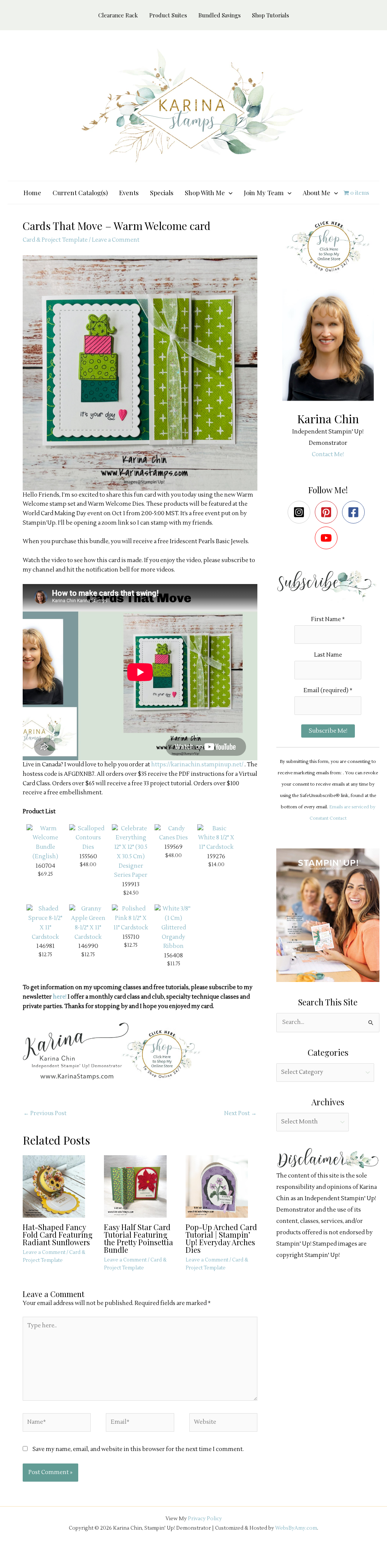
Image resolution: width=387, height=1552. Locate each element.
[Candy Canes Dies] (173, 833)
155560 (88, 856)
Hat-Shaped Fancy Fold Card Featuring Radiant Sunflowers (58, 1234)
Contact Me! (328, 454)
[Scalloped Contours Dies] (88, 838)
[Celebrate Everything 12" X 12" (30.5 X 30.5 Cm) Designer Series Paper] (131, 852)
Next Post (240, 1113)
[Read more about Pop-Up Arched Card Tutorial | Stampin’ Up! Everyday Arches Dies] (221, 1186)
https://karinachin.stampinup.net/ (197, 764)
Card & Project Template (55, 240)
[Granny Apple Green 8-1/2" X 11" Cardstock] (88, 923)
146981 (45, 946)
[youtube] (328, 538)
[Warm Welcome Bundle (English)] (45, 842)
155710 (130, 937)
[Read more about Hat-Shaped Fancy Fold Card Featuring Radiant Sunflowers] (58, 1186)
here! (60, 996)
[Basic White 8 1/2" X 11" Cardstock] (216, 838)
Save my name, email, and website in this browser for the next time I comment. (138, 1449)
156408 (173, 955)
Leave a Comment (115, 240)
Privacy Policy (205, 1518)
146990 (88, 946)
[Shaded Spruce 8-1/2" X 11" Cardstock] (45, 923)
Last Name (328, 655)
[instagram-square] (301, 512)
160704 (45, 866)
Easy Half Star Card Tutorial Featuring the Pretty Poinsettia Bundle (138, 1238)
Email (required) (327, 690)
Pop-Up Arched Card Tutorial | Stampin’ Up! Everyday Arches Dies (221, 1238)
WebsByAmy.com (296, 1528)
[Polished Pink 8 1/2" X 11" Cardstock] (131, 918)
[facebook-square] (355, 512)
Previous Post (45, 1113)
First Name (328, 619)
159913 (130, 884)
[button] (228, 192)
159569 (173, 847)
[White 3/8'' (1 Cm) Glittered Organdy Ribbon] (173, 927)
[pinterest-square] (328, 512)
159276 (216, 856)
